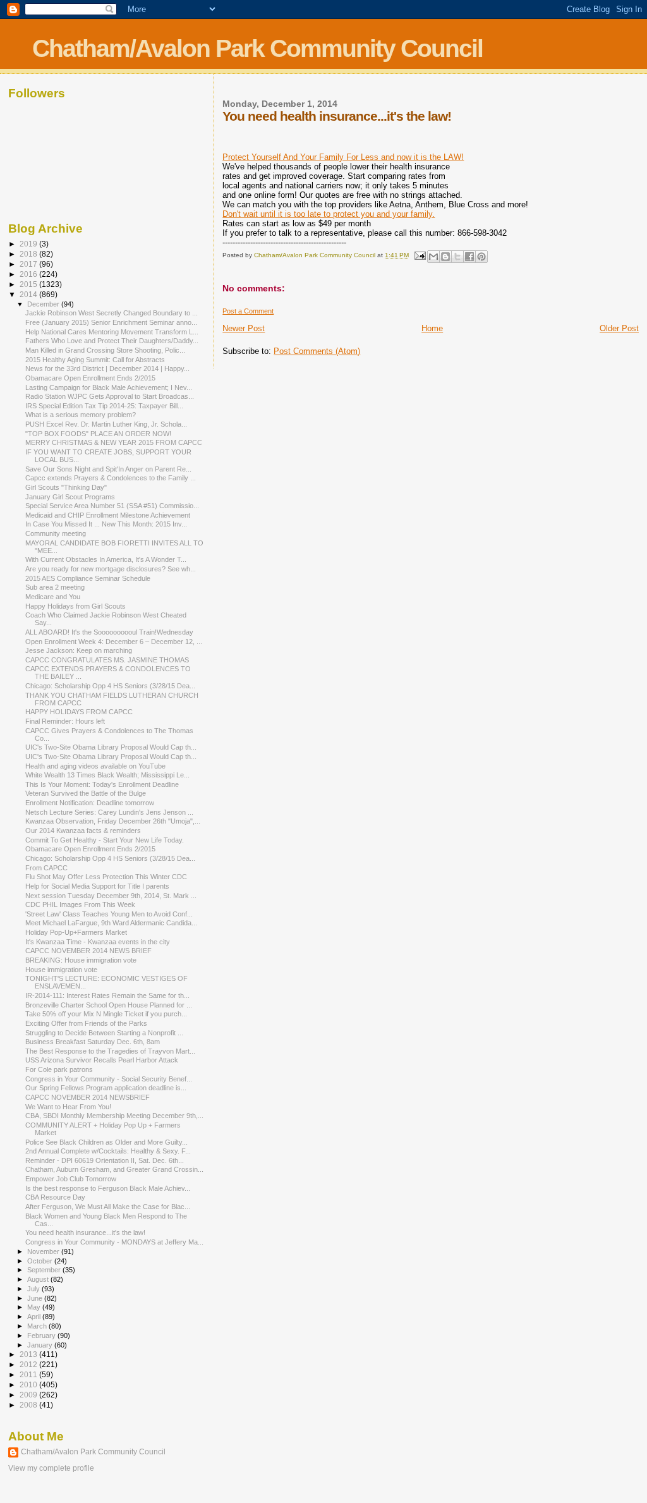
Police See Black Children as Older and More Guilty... (106, 1142)
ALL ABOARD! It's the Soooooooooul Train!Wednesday (109, 632)
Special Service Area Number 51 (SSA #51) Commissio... (112, 505)
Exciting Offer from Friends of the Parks (86, 1023)
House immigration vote (61, 969)
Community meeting (55, 533)
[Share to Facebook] (469, 256)
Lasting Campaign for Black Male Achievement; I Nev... (108, 387)
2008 (29, 1405)
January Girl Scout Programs (70, 497)
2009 (29, 1394)
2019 (29, 244)
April (34, 1316)
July (34, 1289)
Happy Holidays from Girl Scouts (75, 606)
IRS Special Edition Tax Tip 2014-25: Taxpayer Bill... (104, 406)
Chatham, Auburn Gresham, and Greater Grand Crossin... (114, 1169)
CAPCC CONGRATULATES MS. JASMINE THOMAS (107, 660)
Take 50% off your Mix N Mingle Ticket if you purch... (106, 1014)
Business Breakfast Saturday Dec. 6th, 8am (92, 1041)
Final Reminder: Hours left (65, 721)
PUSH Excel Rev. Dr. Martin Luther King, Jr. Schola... (106, 424)
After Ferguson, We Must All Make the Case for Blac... (107, 1206)
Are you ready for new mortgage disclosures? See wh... (110, 569)
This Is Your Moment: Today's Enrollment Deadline (102, 784)
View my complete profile (51, 1468)
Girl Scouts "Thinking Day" (66, 487)
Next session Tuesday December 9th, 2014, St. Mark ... (111, 895)
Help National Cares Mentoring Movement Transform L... (111, 332)
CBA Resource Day (55, 1197)
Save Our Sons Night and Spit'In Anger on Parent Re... (108, 469)
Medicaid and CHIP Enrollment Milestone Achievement (107, 515)
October (40, 1261)
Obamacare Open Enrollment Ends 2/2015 (90, 378)
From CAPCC (46, 868)
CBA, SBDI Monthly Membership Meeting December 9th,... (114, 1115)
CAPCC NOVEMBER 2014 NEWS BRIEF (88, 950)
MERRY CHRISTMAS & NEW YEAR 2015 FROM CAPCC (113, 442)
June (35, 1298)
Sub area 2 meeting (55, 587)
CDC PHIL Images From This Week (80, 904)
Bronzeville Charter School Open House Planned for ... (108, 1005)
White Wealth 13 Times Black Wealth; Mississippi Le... (107, 775)
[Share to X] (457, 256)
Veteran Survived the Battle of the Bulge (85, 793)
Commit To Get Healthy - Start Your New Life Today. (104, 840)
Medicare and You (52, 596)
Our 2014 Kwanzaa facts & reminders (83, 830)
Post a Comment (248, 311)
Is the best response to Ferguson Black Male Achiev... (107, 1188)
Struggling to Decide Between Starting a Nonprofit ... (104, 1033)
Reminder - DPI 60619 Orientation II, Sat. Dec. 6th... (104, 1160)
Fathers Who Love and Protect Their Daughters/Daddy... (111, 340)
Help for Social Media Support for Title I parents (97, 886)
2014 (29, 294)
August (39, 1279)
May (34, 1307)
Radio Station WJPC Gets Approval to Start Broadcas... (109, 396)
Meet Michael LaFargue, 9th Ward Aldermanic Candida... (111, 923)
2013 (29, 1354)
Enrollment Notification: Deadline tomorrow (89, 802)
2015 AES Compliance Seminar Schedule (87, 578)
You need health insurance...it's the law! (85, 1232)
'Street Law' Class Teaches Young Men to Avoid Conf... (109, 914)
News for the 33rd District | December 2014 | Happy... (107, 368)
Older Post (619, 328)
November (44, 1251)
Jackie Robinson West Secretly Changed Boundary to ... (111, 313)
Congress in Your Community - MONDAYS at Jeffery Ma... (114, 1242)
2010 (29, 1384)
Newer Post (243, 328)
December (44, 304)
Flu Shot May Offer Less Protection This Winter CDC (106, 876)
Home (432, 328)
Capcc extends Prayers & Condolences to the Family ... (110, 478)
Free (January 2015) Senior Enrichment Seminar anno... (111, 322)
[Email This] (433, 256)
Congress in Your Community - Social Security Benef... (108, 1079)
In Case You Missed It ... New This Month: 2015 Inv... (106, 524)
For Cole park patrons (59, 1069)
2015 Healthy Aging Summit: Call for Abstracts (95, 359)
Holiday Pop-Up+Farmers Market (76, 932)
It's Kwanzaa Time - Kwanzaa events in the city (97, 942)
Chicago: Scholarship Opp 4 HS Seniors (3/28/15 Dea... (110, 686)
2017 (29, 264)
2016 (29, 274)
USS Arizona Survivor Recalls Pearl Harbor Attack (101, 1060)
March (38, 1326)
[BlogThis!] (445, 256)
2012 (29, 1364)
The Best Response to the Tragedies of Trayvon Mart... (110, 1051)
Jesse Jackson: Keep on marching (78, 650)
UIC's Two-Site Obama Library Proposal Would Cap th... (111, 747)
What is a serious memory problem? (80, 414)
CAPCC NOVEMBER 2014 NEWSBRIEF (87, 1097)
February (42, 1335)
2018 (29, 254)
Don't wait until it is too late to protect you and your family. (328, 214)
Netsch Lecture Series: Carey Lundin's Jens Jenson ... (109, 812)
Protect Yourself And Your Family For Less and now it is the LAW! (343, 157)
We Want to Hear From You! (68, 1107)
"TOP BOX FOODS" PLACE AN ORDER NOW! (98, 433)
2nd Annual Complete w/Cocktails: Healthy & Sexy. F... (108, 1151)
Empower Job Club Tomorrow (70, 1179)
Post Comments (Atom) (317, 351)
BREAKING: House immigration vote (80, 960)
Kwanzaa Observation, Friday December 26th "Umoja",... (112, 821)
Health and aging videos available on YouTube (95, 766)
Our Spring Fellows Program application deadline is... (105, 1088)
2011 (29, 1374)
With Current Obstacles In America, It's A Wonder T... (105, 559)
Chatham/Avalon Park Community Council (257, 48)
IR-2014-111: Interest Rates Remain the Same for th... (107, 995)
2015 (29, 284)
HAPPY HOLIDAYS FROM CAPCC (79, 711)
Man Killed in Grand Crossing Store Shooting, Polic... (105, 350)
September (45, 1270)
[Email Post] (419, 255)
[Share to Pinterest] (481, 256)
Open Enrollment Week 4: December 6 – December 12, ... (113, 641)
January (40, 1345)
